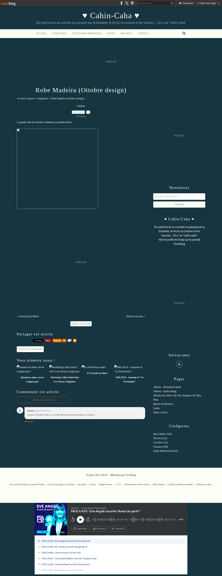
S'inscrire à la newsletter (30, 349)
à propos (119, 529)
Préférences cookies (204, 484)
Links (156, 408)
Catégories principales (87, 33)
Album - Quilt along (164, 391)
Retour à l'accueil (81, 324)
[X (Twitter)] (127, 3)
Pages (111, 33)
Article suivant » (135, 316)
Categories (42, 98)
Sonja (181, 239)
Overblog (130, 475)
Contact (143, 33)
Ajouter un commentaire (43, 400)
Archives (126, 33)
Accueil (41, 33)
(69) (160, 446)
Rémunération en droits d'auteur (137, 484)
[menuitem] (41, 33)
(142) (162, 434)
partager (101, 529)
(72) (160, 442)
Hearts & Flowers (163, 403)
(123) (160, 438)
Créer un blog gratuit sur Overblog (61, 484)
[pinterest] (132, 3)
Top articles (82, 484)
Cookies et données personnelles (180, 484)
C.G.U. (119, 484)
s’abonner (82, 529)
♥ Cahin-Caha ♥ (111, 15)
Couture (81, 106)
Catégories (59, 33)
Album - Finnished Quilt (167, 387)
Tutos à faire (160, 412)
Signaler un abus (105, 484)
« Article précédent (28, 316)
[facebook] (121, 3)
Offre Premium (158, 484)
